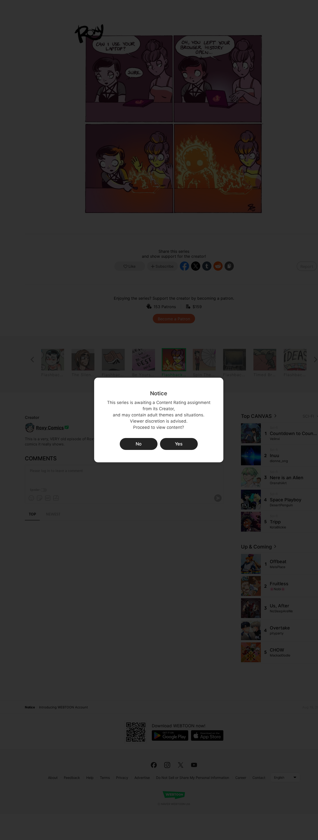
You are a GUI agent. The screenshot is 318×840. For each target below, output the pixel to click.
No (139, 443)
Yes (179, 443)
